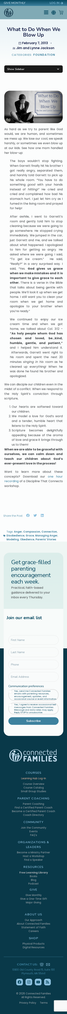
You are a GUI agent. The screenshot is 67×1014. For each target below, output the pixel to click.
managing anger (46, 535)
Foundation (44, 55)
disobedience (15, 535)
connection (49, 531)
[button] (53, 12)
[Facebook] (19, 982)
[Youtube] (38, 982)
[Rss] (47, 982)
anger (18, 531)
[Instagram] (28, 982)
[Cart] (61, 12)
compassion (31, 531)
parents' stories (46, 539)
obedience (27, 539)
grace (30, 535)
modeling (13, 539)
